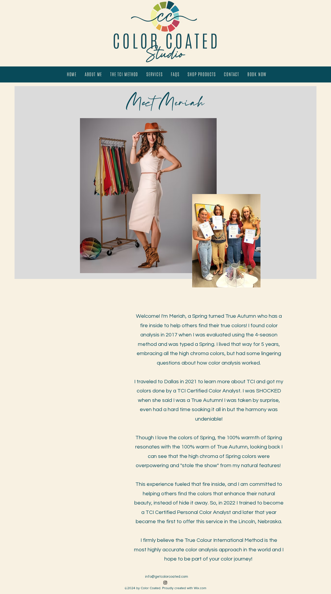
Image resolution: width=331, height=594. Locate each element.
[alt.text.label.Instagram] (165, 582)
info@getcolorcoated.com (166, 576)
